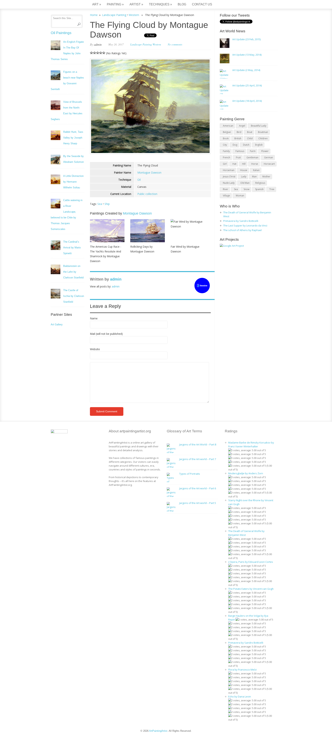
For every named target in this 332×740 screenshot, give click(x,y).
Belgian (227, 132)
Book (226, 138)
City (225, 144)
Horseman (228, 170)
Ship (107, 204)
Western (134, 15)
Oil (139, 179)
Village (226, 195)
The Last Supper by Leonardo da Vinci (245, 225)
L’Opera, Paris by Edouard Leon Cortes (250, 562)
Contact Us (202, 4)
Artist (136, 4)
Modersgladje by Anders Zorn (245, 473)
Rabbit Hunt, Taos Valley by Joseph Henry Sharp (73, 137)
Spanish (259, 189)
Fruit (238, 157)
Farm (253, 151)
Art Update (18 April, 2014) (247, 101)
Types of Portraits (189, 473)
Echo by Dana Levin (239, 696)
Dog (235, 144)
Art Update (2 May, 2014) (246, 70)
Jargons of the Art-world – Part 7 (197, 459)
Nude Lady (229, 183)
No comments (175, 44)
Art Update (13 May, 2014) (246, 54)
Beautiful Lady (258, 125)
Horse (254, 163)
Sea (99, 204)
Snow (246, 189)
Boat (249, 132)
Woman (240, 195)
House (243, 170)
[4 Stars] (100, 52)
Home (94, 15)
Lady (243, 176)
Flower (265, 151)
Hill (244, 163)
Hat (234, 163)
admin (98, 44)
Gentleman (252, 157)
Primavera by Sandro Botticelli (240, 221)
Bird (239, 132)
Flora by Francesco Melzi (242, 669)
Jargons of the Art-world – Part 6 (197, 488)
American (228, 125)
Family (226, 151)
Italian (256, 170)
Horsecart (269, 163)
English (259, 144)
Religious (260, 183)
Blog (182, 4)
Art (96, 4)
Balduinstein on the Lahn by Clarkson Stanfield (73, 272)
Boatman (263, 132)
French (226, 157)
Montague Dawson (149, 172)
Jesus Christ (229, 176)
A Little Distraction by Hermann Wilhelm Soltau (73, 182)
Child (250, 138)
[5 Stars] (103, 52)
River (225, 189)
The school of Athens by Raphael (242, 230)
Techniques (160, 4)
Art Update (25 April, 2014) (247, 85)
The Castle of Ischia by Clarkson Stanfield (73, 296)
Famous (240, 151)
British (237, 138)
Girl (225, 163)
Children (263, 138)
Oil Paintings (61, 33)
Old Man (245, 183)
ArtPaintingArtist (65, 4)
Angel (242, 125)
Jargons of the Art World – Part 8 (197, 444)
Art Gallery (57, 324)
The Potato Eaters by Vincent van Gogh (251, 588)
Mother (266, 176)
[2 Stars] (94, 52)
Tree (271, 189)
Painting (115, 4)
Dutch (246, 144)
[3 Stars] (97, 52)
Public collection (147, 194)
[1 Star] (91, 52)
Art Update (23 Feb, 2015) (246, 39)
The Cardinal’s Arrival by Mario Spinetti (72, 247)
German (268, 157)
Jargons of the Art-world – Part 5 (197, 503)
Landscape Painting (114, 15)
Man (254, 176)
